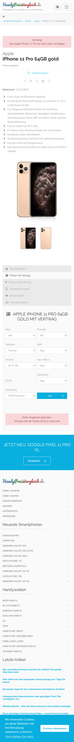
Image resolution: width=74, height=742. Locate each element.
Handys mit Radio (13, 631)
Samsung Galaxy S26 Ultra (18, 550)
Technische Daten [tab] (19, 288)
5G (4, 621)
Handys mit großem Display (19, 646)
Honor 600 (8, 540)
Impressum (9, 516)
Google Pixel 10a (12, 576)
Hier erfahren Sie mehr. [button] (20, 736)
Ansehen (34, 461)
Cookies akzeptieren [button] (55, 728)
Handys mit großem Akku (18, 636)
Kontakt (7, 506)
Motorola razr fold (15, 566)
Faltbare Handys (12, 651)
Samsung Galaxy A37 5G (16, 571)
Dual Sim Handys (12, 615)
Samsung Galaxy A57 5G (16, 581)
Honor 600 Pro (11, 535)
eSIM (5, 626)
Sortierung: (11, 389)
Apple (37, 21)
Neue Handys (10, 600)
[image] (37, 191)
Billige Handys (11, 605)
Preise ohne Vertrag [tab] (20, 282)
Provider (41, 329)
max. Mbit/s (43, 359)
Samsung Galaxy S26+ (15, 556)
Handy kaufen (11, 496)
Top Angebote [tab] (17, 268)
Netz (7, 329)
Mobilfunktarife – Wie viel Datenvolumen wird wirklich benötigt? (37, 706)
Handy (28, 21)
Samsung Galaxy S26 (14, 545)
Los (50, 395)
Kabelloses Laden (13, 641)
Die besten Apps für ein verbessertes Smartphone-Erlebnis (34, 689)
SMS (39, 344)
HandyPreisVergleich (12, 21)
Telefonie (10, 344)
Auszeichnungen (12, 501)
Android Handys (12, 610)
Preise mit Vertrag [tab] (20, 275)
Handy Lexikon (11, 490)
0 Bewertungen (40, 73)
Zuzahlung (42, 374)
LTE (10, 380)
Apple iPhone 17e (12, 561)
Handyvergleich (19, 302)
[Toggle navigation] (66, 6)
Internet (9, 359)
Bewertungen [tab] (17, 295)
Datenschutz (10, 511)
